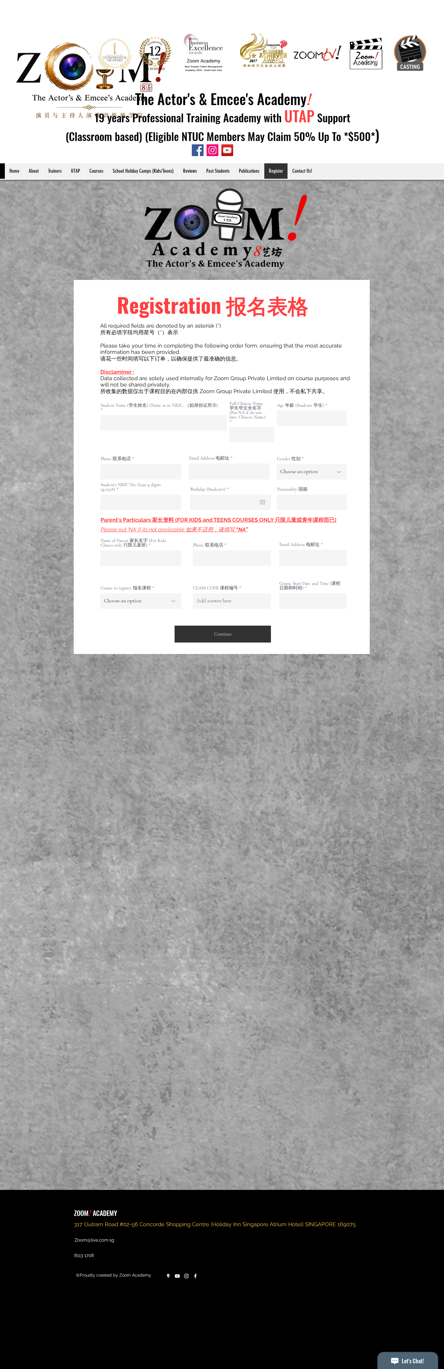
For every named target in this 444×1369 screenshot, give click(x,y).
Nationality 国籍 (292, 489)
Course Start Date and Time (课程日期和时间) (309, 585)
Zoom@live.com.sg (94, 1240)
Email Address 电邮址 (209, 458)
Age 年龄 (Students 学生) (300, 405)
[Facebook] (195, 1276)
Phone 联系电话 (116, 459)
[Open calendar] (262, 502)
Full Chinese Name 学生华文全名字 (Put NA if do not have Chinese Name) (247, 410)
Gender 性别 (289, 459)
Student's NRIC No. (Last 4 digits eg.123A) (131, 487)
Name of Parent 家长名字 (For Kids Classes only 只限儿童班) (133, 542)
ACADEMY (104, 1213)
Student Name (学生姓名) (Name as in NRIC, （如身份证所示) (159, 405)
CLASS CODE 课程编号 (215, 588)
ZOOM (81, 1213)
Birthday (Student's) (210, 489)
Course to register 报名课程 (126, 588)
